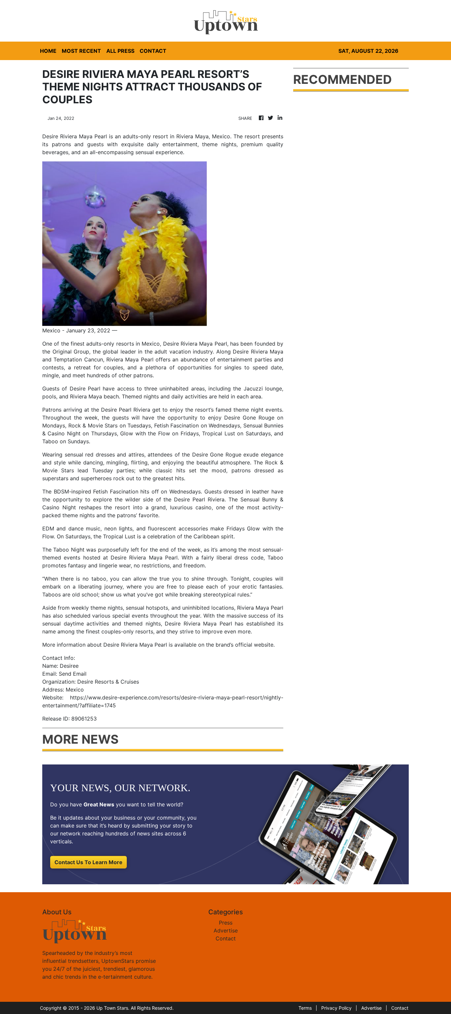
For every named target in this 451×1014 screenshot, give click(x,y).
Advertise (226, 930)
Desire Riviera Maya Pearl (195, 343)
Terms (305, 1008)
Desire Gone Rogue (216, 454)
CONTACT (153, 51)
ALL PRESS (120, 51)
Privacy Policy (336, 1008)
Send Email (73, 673)
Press (225, 922)
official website (254, 644)
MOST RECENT (81, 51)
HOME (48, 51)
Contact (226, 938)
